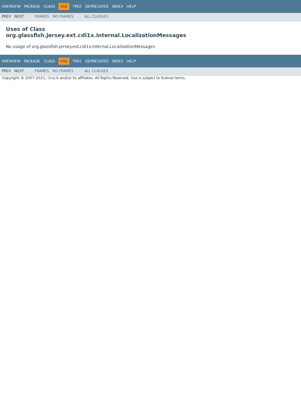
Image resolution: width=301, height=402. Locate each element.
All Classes (96, 16)
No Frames (63, 16)
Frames (42, 16)
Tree (77, 6)
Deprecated (96, 6)
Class (49, 6)
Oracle (53, 78)
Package (32, 6)
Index (117, 6)
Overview (11, 6)
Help (131, 6)
